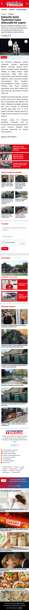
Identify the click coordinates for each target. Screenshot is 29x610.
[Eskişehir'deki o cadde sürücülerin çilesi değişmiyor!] (21, 210)
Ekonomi (5, 470)
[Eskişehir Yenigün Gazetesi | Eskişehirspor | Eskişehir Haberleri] (14, 4)
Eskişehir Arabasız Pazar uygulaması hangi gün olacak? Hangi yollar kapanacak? (20, 186)
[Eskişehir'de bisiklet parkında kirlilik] (21, 195)
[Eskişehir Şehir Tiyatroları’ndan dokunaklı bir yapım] (14, 46)
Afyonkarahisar (22, 9)
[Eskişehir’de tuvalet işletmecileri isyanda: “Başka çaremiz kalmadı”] (7, 195)
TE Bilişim (18, 486)
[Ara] (27, 3)
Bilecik (21, 468)
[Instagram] (17, 445)
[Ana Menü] (2, 3)
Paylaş (4, 57)
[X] (14, 445)
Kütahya (19, 470)
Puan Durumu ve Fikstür (9, 457)
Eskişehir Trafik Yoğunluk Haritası (11, 455)
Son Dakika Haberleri (8, 460)
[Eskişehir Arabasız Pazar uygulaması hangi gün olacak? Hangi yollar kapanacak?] (21, 178)
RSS (4, 480)
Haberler (3, 14)
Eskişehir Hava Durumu (9, 451)
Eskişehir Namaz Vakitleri (9, 453)
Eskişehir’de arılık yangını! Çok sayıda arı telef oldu (6, 216)
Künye (22, 467)
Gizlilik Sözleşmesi (7, 467)
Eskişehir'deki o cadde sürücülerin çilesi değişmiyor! (20, 216)
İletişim (16, 467)
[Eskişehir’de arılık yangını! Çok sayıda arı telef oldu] (7, 210)
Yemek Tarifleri (16, 472)
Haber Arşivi (6, 462)
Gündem (12, 9)
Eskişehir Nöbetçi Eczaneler (10, 450)
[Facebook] (11, 445)
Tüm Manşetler (7, 459)
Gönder (4, 248)
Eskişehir (4, 9)
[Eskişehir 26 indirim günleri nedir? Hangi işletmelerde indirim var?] (7, 178)
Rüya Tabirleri (6, 472)
